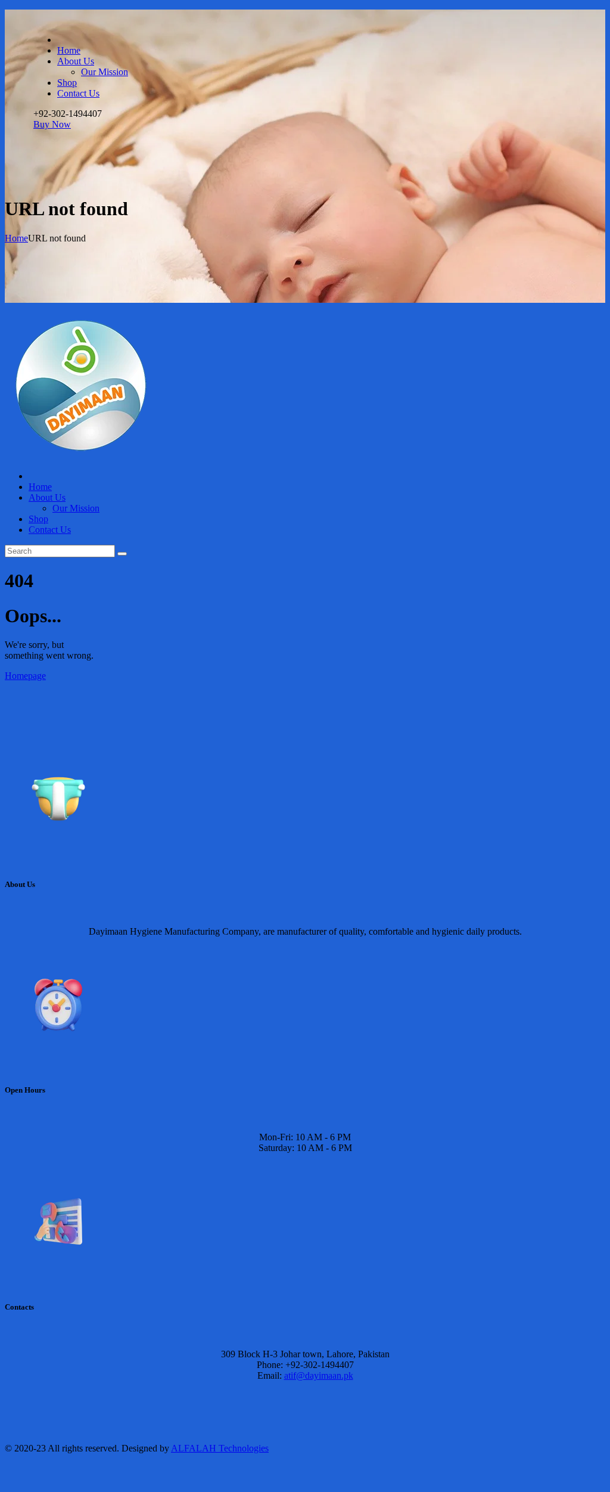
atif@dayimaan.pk (318, 1375)
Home (16, 238)
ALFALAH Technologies (220, 1448)
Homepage (25, 676)
